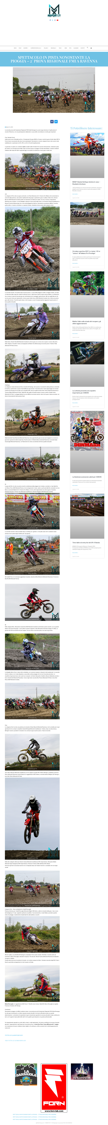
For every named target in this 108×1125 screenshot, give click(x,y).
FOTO (70, 48)
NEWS (15, 48)
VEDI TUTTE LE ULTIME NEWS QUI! (15, 1040)
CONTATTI (83, 48)
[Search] (94, 48)
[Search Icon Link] (87, 48)
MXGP (20, 48)
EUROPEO (25, 48)
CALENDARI (76, 48)
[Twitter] (52, 20)
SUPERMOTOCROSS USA (36, 48)
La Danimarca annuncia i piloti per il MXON (86, 477)
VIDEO (65, 48)
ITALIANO (46, 48)
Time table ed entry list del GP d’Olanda (86, 543)
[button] (52, 121)
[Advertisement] (54, 35)
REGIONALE (53, 48)
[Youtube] (57, 20)
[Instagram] (55, 20)
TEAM (60, 48)
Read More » (75, 194)
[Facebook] (50, 20)
